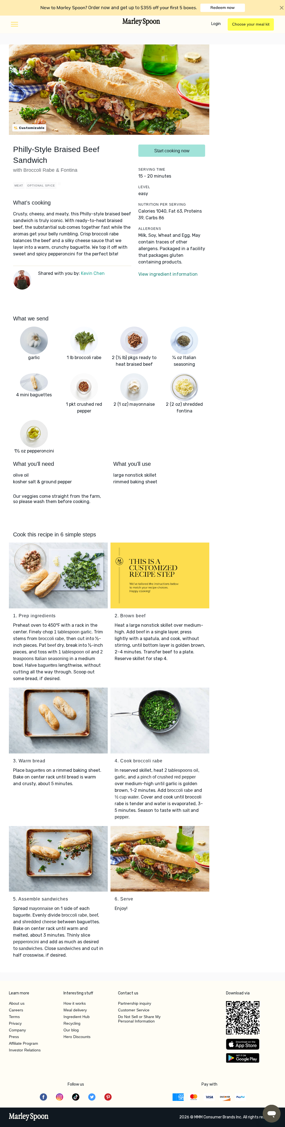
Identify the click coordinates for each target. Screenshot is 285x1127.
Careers (16, 1010)
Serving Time (151, 169)
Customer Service (133, 1010)
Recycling (71, 1023)
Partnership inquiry (134, 1003)
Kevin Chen (93, 273)
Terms (14, 1016)
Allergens (149, 229)
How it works (74, 1003)
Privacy (15, 1023)
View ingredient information (168, 274)
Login (216, 23)
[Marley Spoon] (29, 1117)
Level (144, 187)
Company (17, 1030)
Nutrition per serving (162, 205)
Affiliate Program (23, 1043)
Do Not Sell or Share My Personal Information (139, 1018)
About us (16, 1003)
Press (14, 1036)
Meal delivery (75, 1010)
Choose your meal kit (250, 24)
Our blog (71, 1030)
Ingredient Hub (76, 1016)
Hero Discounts (76, 1036)
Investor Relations (25, 1050)
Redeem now (222, 7)
